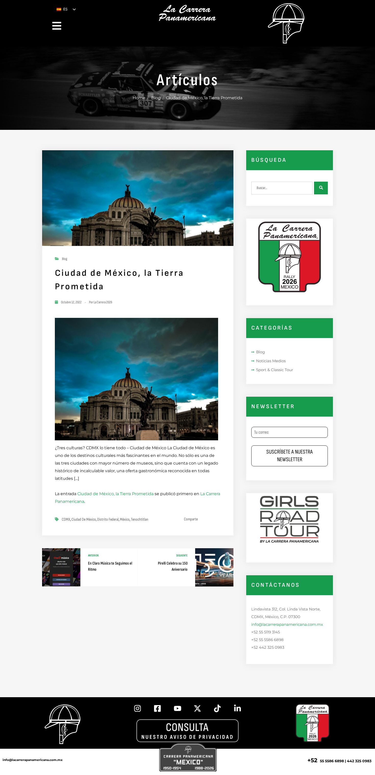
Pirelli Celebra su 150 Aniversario (173, 566)
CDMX (66, 519)
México (125, 519)
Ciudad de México (83, 519)
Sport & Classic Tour (274, 369)
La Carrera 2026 (103, 302)
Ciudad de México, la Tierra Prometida (115, 493)
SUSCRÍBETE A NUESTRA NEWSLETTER (289, 455)
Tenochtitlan (139, 519)
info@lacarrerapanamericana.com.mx (287, 624)
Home (139, 97)
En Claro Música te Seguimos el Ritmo (110, 566)
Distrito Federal (108, 519)
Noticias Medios (271, 360)
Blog (156, 97)
